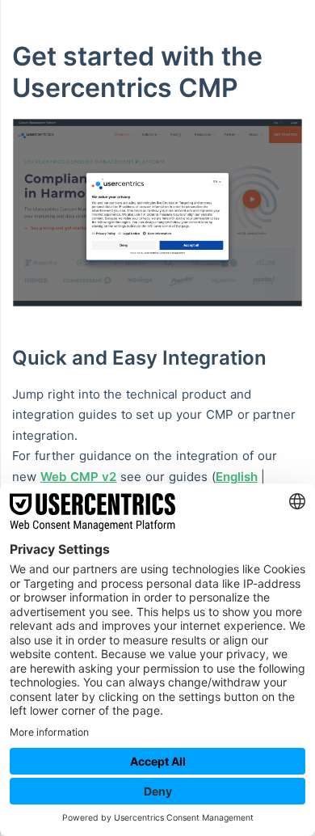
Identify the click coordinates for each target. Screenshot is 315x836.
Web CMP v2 (78, 476)
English (237, 476)
